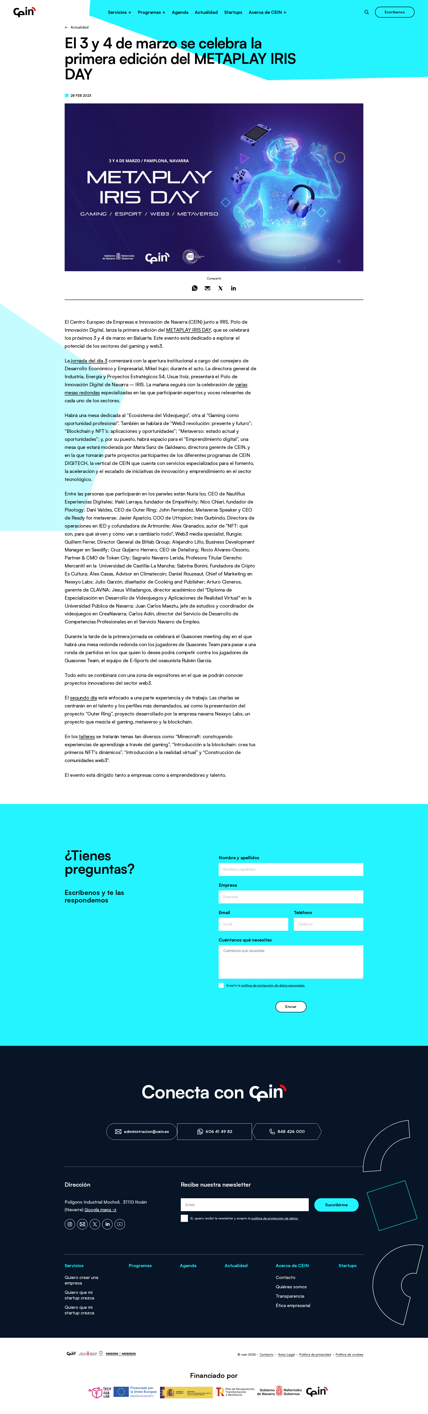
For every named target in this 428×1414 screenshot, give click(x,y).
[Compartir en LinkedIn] (233, 288)
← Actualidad (76, 27)
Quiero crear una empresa (81, 1280)
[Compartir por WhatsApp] (194, 288)
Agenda (180, 12)
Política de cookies (349, 1354)
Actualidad (206, 12)
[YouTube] (120, 1224)
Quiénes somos (291, 1286)
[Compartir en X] (220, 288)
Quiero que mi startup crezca (79, 1295)
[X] (95, 1224)
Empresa (228, 885)
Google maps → (100, 1209)
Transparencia (290, 1296)
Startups (233, 12)
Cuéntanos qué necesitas (245, 940)
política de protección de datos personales (273, 985)
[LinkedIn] (107, 1224)
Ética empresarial (293, 1305)
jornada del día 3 (88, 361)
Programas (149, 12)
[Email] (82, 1224)
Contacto (285, 1277)
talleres (87, 736)
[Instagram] (70, 1224)
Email (224, 912)
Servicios (117, 12)
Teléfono (303, 912)
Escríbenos (395, 12)
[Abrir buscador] (366, 12)
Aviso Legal (286, 1354)
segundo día (83, 698)
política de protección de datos (275, 1218)
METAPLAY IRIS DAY (188, 330)
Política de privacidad (315, 1354)
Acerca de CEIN (265, 12)
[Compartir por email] (207, 288)
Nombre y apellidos (239, 857)
